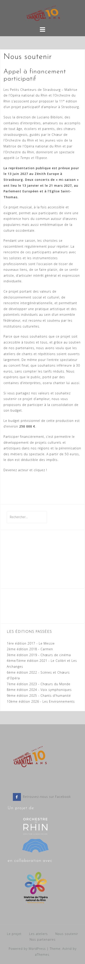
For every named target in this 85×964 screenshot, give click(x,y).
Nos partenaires (43, 939)
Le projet (14, 934)
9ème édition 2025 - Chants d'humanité (39, 695)
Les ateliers (38, 934)
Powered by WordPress (27, 949)
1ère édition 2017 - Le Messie (31, 643)
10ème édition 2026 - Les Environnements (41, 701)
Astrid (67, 949)
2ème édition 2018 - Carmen (30, 649)
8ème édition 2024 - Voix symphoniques (39, 690)
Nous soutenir (66, 934)
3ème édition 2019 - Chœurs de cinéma (39, 655)
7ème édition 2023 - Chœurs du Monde (38, 684)
